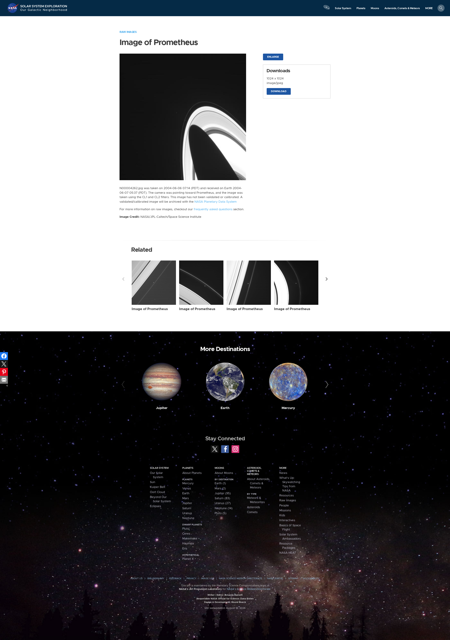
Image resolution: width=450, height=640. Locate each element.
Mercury (288, 408)
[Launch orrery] (326, 9)
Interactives (287, 520)
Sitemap (293, 578)
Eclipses (155, 506)
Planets (187, 468)
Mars (185, 498)
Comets (252, 512)
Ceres (186, 533)
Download (279, 91)
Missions (285, 510)
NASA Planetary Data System (215, 201)
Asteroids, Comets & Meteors (254, 471)
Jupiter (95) (223, 493)
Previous (123, 279)
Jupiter (162, 408)
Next (326, 279)
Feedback (175, 578)
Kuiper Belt (157, 487)
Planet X (188, 559)
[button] (429, 8)
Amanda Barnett (233, 595)
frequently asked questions (213, 209)
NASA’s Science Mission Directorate (249, 589)
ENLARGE (273, 57)
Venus (186, 488)
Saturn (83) (222, 498)
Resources (286, 495)
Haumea (188, 543)
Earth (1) (220, 483)
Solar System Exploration (44, 5)
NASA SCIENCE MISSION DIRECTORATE (240, 578)
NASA (13, 7)
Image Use (207, 578)
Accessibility (311, 578)
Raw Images (128, 32)
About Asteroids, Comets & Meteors (258, 483)
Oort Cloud (157, 492)
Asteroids (253, 507)
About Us (136, 578)
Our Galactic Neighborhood (44, 10)
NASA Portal (275, 578)
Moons (219, 468)
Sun (152, 482)
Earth (225, 408)
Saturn (186, 508)
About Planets (192, 473)
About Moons (224, 473)
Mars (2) (220, 488)
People (284, 505)
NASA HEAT (287, 552)
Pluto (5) (220, 513)
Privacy (191, 578)
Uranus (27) (223, 503)
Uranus (187, 513)
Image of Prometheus (150, 309)
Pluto (185, 528)
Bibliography (155, 578)
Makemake (189, 538)
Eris (184, 548)
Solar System (159, 468)
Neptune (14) (224, 508)
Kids (282, 515)
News (283, 473)
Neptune (188, 518)
